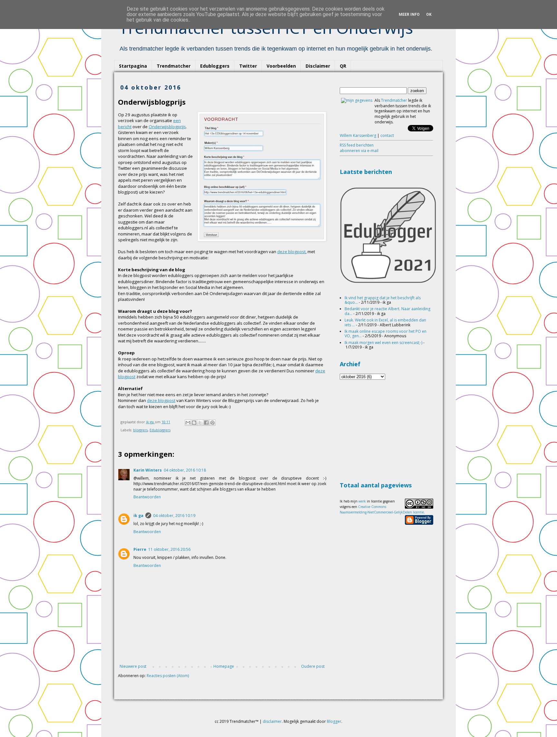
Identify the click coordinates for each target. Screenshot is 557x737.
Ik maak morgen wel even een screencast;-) (383, 342)
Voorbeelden (281, 66)
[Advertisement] (388, 429)
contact (387, 135)
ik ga (138, 515)
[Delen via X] (200, 422)
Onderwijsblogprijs (167, 126)
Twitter (248, 66)
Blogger (334, 721)
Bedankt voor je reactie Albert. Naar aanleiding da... (387, 311)
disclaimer (272, 721)
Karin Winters (147, 470)
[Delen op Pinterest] (212, 422)
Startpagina (133, 66)
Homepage (223, 666)
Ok (429, 14)
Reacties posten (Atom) (168, 675)
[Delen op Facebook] (206, 422)
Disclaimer (318, 66)
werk (362, 501)
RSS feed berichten (357, 145)
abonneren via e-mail (359, 150)
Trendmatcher (174, 66)
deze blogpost (291, 251)
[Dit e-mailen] (188, 422)
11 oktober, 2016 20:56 (169, 549)
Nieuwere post (133, 666)
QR (343, 66)
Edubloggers (215, 66)
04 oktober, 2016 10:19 (174, 515)
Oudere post (313, 666)
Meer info (409, 14)
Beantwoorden (147, 497)
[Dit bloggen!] (194, 422)
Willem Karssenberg (358, 135)
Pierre (139, 549)
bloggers (140, 429)
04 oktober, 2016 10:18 (185, 470)
